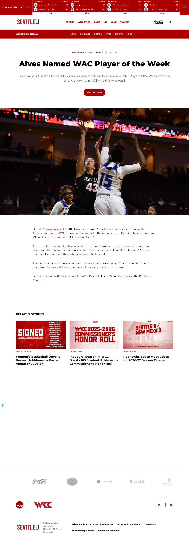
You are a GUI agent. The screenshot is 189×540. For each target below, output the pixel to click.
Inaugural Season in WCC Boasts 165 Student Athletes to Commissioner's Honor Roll (94, 360)
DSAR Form (150, 524)
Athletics (84, 22)
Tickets (124, 22)
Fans (97, 22)
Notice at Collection (108, 530)
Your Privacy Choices (83, 530)
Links (50, 13)
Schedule (85, 34)
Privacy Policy (79, 524)
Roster (98, 34)
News (73, 34)
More (129, 34)
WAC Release (96, 92)
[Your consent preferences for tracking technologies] (3, 405)
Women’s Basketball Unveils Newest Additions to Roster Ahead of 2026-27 (38, 360)
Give (114, 22)
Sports (70, 22)
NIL (105, 22)
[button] (184, 7)
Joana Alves (53, 229)
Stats (108, 34)
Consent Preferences (101, 524)
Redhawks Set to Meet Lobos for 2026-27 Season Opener (146, 358)
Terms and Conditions (128, 524)
